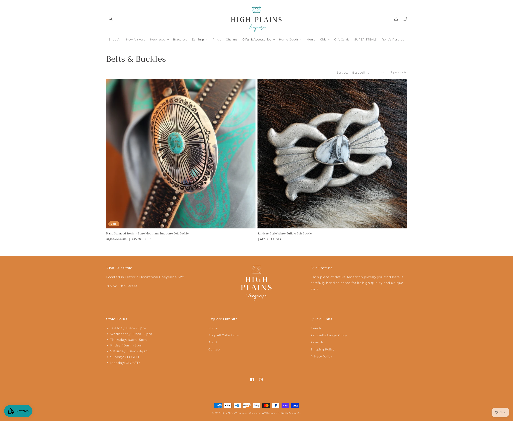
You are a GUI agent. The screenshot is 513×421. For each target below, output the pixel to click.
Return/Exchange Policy (329, 335)
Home (212, 328)
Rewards (317, 342)
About (213, 342)
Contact (214, 349)
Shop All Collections (223, 335)
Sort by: (342, 72)
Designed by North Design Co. (283, 413)
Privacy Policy (321, 356)
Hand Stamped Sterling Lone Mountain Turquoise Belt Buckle (147, 233)
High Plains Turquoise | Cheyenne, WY (243, 413)
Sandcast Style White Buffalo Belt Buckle (285, 233)
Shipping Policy (322, 349)
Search (316, 328)
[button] (110, 18)
